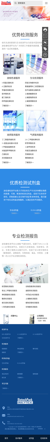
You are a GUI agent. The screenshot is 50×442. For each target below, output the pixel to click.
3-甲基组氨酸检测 (8, 147)
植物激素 (35, 374)
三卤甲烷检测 (30, 147)
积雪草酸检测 (30, 143)
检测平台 (5, 329)
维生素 (4, 377)
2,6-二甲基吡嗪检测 (32, 140)
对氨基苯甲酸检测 (8, 151)
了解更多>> (6, 106)
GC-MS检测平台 (37, 334)
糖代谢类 (35, 348)
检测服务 (5, 344)
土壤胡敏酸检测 (31, 94)
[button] (22, 18)
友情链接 (40, 428)
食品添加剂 (5, 374)
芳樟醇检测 (29, 154)
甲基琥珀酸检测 (8, 90)
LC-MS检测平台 (22, 334)
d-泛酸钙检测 (7, 86)
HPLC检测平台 (6, 334)
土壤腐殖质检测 (31, 97)
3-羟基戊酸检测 (7, 83)
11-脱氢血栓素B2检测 (10, 143)
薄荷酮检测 (29, 158)
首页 (6, 438)
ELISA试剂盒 (21, 363)
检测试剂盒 (6, 358)
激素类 (4, 352)
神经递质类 (20, 348)
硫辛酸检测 (6, 94)
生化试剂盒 (5, 363)
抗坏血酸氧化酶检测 (32, 90)
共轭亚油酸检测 (31, 151)
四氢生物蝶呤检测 (32, 83)
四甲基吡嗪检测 (8, 101)
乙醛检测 (5, 154)
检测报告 (5, 369)
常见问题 (5, 383)
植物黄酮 (20, 374)
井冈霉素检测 (7, 158)
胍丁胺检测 (6, 97)
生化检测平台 (6, 338)
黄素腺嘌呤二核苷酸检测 (34, 86)
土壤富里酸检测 (31, 101)
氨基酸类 (4, 348)
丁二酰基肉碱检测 (8, 140)
